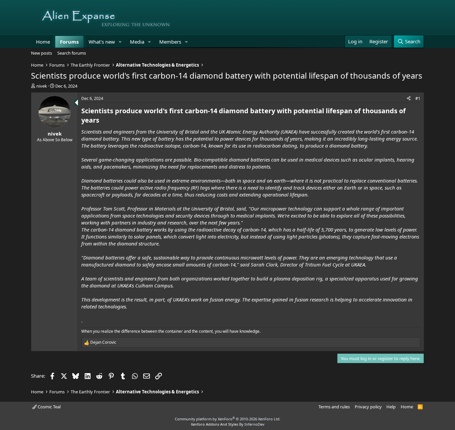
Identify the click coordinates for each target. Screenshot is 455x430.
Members (170, 41)
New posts (41, 53)
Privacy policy (368, 407)
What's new (102, 41)
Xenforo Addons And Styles (214, 424)
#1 (417, 98)
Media (137, 41)
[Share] (408, 99)
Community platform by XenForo (227, 418)
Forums (69, 41)
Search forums (71, 53)
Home (43, 41)
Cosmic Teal (49, 407)
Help (391, 407)
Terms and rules (334, 407)
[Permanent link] (102, 120)
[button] (120, 42)
